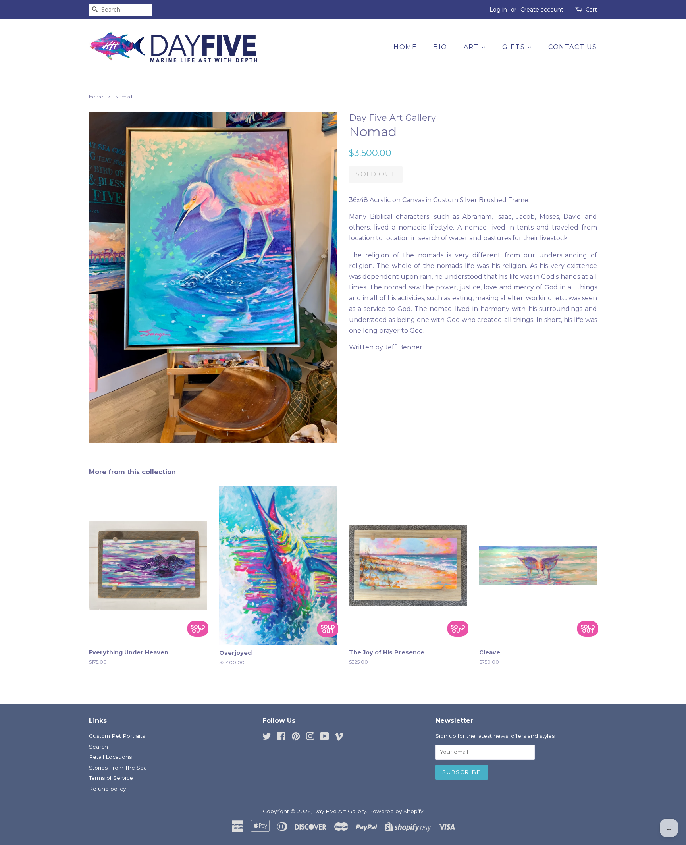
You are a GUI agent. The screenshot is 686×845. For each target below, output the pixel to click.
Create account (541, 9)
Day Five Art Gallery (339, 811)
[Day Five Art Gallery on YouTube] (324, 738)
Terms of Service (111, 778)
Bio (440, 47)
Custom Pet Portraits (117, 736)
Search (98, 746)
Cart (591, 9)
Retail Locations (110, 757)
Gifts (514, 47)
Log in (498, 9)
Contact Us (572, 47)
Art (472, 47)
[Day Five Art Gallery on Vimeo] (339, 738)
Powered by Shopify (396, 811)
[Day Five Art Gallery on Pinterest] (295, 738)
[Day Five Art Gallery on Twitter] (266, 738)
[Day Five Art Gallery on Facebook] (281, 738)
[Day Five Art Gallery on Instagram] (310, 738)
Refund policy (107, 788)
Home (405, 47)
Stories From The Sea (118, 767)
